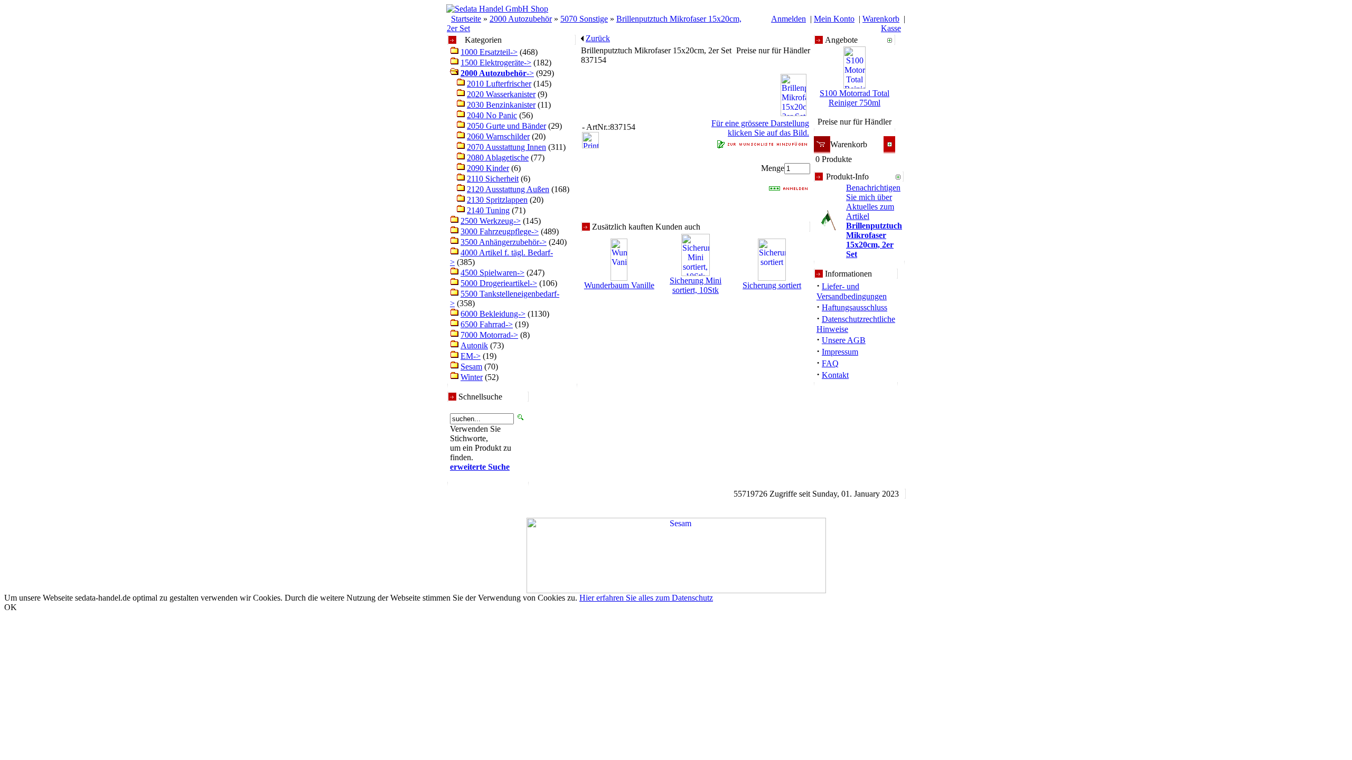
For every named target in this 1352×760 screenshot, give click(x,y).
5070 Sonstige (584, 18)
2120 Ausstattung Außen (508, 189)
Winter (472, 377)
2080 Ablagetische (498, 157)
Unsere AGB (844, 340)
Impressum (840, 351)
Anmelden (788, 18)
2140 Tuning (488, 210)
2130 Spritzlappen (497, 199)
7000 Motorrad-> (489, 334)
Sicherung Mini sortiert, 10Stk (695, 285)
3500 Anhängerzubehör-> (504, 242)
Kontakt (835, 374)
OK (10, 607)
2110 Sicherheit (493, 178)
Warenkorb (880, 18)
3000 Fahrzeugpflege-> (500, 231)
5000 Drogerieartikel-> (499, 283)
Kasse (891, 28)
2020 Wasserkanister (501, 94)
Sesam (471, 366)
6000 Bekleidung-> (493, 313)
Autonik (474, 345)
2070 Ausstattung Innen (506, 146)
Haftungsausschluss (854, 307)
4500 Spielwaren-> (492, 272)
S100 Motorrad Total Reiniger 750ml (854, 98)
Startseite (466, 18)
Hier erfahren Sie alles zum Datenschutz (646, 597)
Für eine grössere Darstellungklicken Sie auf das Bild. (760, 128)
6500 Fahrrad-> (487, 324)
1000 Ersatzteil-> (489, 52)
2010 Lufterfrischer (499, 83)
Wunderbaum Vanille (619, 285)
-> (497, 73)
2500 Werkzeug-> (491, 220)
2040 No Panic (492, 115)
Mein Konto (834, 18)
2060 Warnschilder (498, 136)
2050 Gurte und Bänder (506, 125)
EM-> (471, 356)
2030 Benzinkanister (501, 104)
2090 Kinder (488, 168)
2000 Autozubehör (521, 18)
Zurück (598, 38)
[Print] (590, 136)
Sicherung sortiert (772, 285)
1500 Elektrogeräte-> (496, 62)
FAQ (830, 363)
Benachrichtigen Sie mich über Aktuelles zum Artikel (874, 221)
